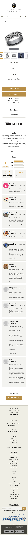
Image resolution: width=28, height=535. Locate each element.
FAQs (14, 473)
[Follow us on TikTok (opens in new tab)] (11, 431)
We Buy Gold (14, 457)
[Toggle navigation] (2, 16)
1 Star (12, 167)
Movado (14, 492)
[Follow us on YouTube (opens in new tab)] (13, 431)
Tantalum (14, 498)
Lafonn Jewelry (14, 489)
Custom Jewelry (14, 456)
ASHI (14, 479)
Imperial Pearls (14, 485)
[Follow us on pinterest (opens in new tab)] (18, 431)
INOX (14, 487)
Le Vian (14, 490)
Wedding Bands (5, 21)
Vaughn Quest (12, 197)
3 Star (12, 164)
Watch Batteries (14, 459)
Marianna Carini (13, 287)
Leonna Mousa (12, 183)
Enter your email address (14, 505)
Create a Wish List (14, 440)
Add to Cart (14, 89)
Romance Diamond (14, 494)
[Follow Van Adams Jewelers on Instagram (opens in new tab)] (16, 431)
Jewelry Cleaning (14, 463)
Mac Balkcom (12, 231)
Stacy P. (11, 359)
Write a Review (14, 397)
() (24, 161)
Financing (14, 465)
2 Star (12, 165)
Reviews (14, 157)
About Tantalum (14, 114)
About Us (14, 438)
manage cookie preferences (13, 527)
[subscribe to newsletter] (24, 508)
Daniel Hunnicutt (13, 212)
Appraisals (14, 461)
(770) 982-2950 (14, 62)
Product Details (14, 110)
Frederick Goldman (14, 483)
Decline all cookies (8, 531)
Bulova (14, 481)
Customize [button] (14, 94)
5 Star (12, 161)
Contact (13, 444)
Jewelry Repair (14, 454)
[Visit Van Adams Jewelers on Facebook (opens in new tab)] (8, 431)
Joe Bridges (11, 264)
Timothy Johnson (13, 243)
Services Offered (14, 446)
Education (14, 442)
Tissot (14, 500)
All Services (14, 467)
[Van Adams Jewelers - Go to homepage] (14, 8)
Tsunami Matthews (13, 321)
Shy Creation (14, 496)
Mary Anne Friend (13, 303)
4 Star (12, 162)
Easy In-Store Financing (14, 447)
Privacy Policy (19, 526)
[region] (14, 38)
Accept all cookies (19, 531)
